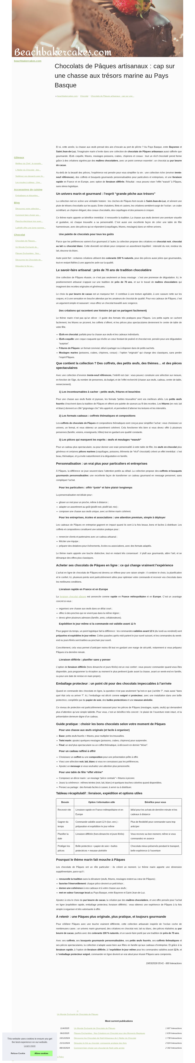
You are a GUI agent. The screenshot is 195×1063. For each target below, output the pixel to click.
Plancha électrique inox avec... (29, 221)
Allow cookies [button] (41, 1053)
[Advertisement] (119, 119)
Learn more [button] (30, 1046)
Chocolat (84, 96)
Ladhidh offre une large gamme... (30, 228)
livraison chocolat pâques (73, 596)
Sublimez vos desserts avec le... (29, 176)
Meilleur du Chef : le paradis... (29, 163)
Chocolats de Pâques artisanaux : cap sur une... (112, 96)
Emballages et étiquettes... (27, 195)
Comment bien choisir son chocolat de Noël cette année (99, 1048)
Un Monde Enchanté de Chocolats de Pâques (77, 1014)
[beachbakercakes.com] (97, 28)
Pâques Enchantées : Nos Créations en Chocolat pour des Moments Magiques (109, 1033)
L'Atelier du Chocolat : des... (28, 170)
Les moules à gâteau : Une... (28, 182)
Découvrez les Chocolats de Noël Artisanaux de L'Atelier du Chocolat (105, 1038)
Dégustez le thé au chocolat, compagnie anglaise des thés (100, 1043)
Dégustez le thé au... (24, 266)
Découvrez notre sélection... (28, 208)
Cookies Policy (57, 1057)
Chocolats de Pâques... (25, 241)
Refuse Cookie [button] (18, 1053)
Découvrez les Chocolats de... (28, 260)
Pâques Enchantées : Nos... (28, 253)
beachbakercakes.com (67, 96)
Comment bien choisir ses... (28, 215)
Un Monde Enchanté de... (27, 247)
